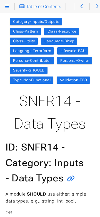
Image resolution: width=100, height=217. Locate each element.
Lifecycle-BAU (73, 51)
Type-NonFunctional (32, 80)
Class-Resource (62, 31)
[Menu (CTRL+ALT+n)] (7, 6)
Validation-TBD (73, 80)
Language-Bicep (59, 41)
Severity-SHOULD (29, 70)
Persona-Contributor (32, 60)
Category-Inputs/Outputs (36, 21)
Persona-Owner (74, 60)
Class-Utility (24, 41)
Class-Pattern (25, 31)
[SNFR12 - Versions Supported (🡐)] (82, 6)
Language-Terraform (32, 51)
